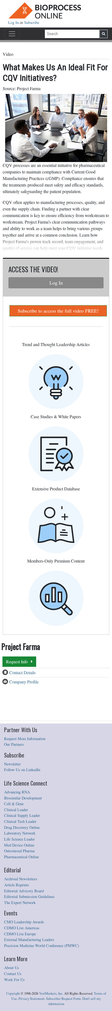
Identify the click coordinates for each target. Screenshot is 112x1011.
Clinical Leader (16, 809)
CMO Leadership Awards (24, 921)
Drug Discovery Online (22, 827)
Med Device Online (19, 845)
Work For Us (14, 979)
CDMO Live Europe (20, 933)
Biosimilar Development (23, 798)
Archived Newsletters (20, 878)
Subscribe (31, 22)
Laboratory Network (19, 833)
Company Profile (24, 682)
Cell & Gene (14, 803)
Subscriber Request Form (63, 998)
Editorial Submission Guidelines (29, 896)
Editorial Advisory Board (24, 890)
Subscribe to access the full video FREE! (58, 310)
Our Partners (14, 744)
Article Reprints (16, 884)
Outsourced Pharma (19, 850)
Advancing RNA (17, 792)
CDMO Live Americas (21, 927)
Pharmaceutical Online (21, 856)
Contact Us (12, 973)
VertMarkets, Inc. (51, 993)
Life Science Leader (19, 839)
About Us (11, 967)
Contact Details (22, 672)
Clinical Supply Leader (22, 815)
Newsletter (12, 763)
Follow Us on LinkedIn (22, 769)
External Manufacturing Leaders (29, 939)
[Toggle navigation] (12, 33)
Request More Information (24, 738)
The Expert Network (20, 902)
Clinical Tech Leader (20, 821)
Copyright (13, 993)
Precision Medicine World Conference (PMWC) (41, 945)
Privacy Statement (31, 998)
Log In (14, 22)
